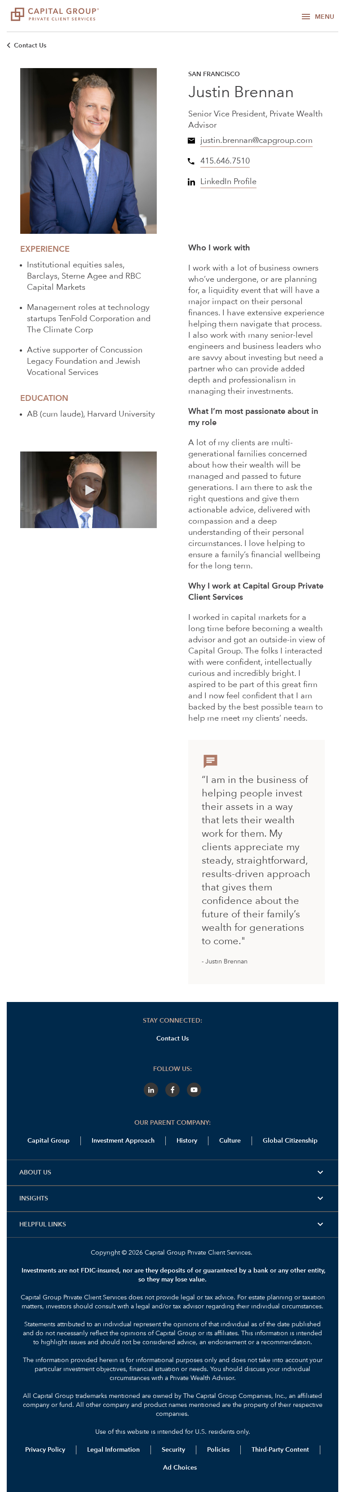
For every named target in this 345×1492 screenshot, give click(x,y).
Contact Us (30, 46)
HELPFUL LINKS (172, 1224)
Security (173, 1450)
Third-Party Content (280, 1450)
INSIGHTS (172, 1198)
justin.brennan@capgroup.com (256, 141)
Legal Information (113, 1450)
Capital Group (48, 1141)
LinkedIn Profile (228, 182)
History (187, 1141)
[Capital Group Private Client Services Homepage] (55, 15)
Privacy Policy (45, 1450)
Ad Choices (179, 1468)
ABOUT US (172, 1172)
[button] (88, 490)
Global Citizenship (290, 1141)
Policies (218, 1450)
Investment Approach (123, 1141)
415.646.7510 (225, 161)
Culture (230, 1141)
